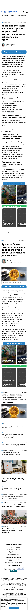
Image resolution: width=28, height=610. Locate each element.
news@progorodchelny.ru (13, 562)
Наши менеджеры (13, 554)
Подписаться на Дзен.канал (14, 52)
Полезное (5, 432)
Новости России (7, 22)
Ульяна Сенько (10, 44)
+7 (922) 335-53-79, (13, 560)
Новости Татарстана (8, 423)
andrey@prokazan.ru (13, 549)
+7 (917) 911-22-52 (13, 547)
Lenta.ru (11, 112)
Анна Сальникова (12, 261)
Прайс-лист (13, 552)
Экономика (5, 240)
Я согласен (14, 608)
